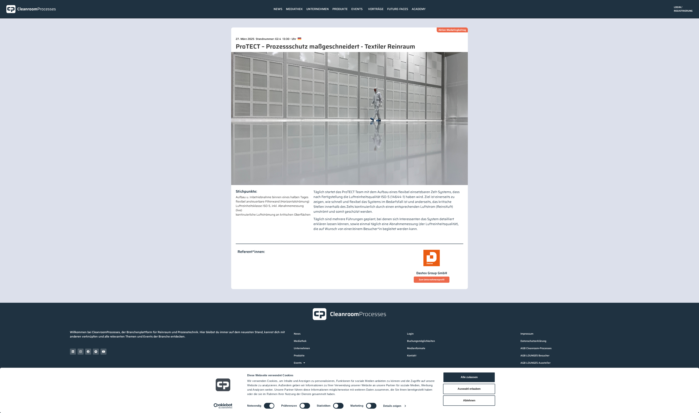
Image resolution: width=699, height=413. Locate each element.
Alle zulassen (469, 377)
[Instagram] (81, 352)
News (278, 9)
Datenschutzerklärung (533, 341)
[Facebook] (88, 352)
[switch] (305, 406)
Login (410, 334)
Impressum (526, 334)
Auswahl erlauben (469, 388)
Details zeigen (392, 405)
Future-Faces (397, 9)
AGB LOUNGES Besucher (534, 356)
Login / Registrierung (683, 9)
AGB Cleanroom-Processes (536, 348)
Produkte (340, 9)
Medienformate (416, 348)
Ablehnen (469, 400)
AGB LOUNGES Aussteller (535, 363)
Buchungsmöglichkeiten (421, 341)
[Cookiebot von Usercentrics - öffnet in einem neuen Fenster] (223, 406)
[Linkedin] (73, 352)
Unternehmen (317, 9)
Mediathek (294, 9)
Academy (419, 9)
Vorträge (376, 9)
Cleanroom (36, 9)
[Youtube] (103, 352)
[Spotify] (96, 352)
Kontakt (411, 356)
